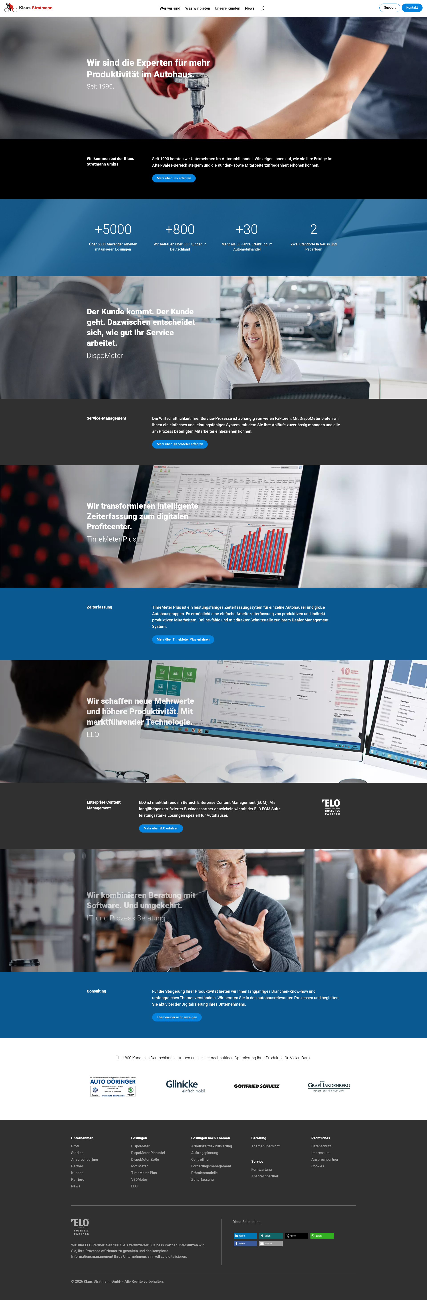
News (250, 8)
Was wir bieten (197, 8)
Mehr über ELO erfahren (161, 828)
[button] (245, 1236)
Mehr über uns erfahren (174, 178)
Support (390, 8)
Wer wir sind (170, 8)
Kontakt (412, 8)
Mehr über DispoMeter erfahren (180, 444)
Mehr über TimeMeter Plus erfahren (183, 639)
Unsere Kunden (227, 8)
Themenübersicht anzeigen (177, 1017)
